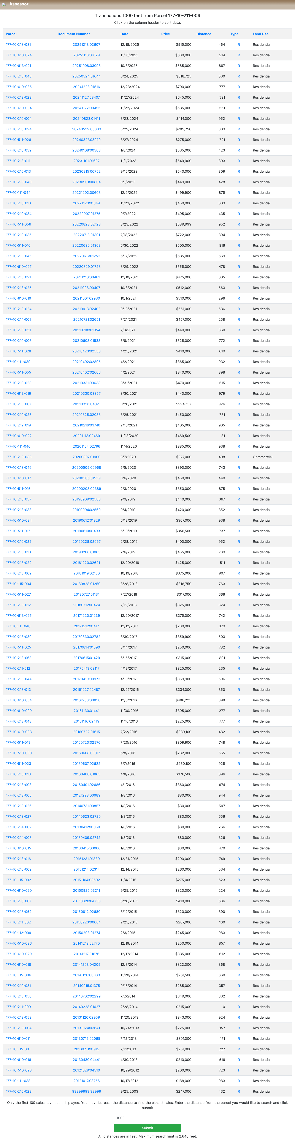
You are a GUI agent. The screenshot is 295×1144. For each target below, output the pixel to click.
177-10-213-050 (19, 996)
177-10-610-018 (18, 964)
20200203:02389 (86, 488)
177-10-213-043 (19, 76)
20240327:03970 (86, 139)
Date (124, 34)
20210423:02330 (86, 351)
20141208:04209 (86, 964)
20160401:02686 (86, 785)
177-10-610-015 (18, 848)
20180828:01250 (86, 584)
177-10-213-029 (19, 97)
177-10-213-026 (19, 806)
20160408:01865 (86, 774)
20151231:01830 (86, 859)
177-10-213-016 (18, 859)
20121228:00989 (86, 795)
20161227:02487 (86, 689)
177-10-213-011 (18, 161)
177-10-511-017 (18, 531)
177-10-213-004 (19, 1028)
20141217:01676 (86, 954)
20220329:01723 (87, 266)
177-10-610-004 (19, 108)
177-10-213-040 (19, 182)
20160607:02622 (86, 763)
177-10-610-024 (19, 55)
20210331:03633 (86, 383)
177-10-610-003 (19, 732)
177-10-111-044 (18, 192)
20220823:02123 (86, 224)
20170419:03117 (87, 668)
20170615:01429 (86, 658)
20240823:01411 (86, 118)
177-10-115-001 (18, 1049)
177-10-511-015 (18, 488)
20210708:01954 (86, 330)
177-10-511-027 (18, 594)
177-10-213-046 (19, 467)
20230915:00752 (87, 171)
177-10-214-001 (18, 319)
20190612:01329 (86, 520)
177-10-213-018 (18, 774)
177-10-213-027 (18, 816)
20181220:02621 (86, 562)
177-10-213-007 (18, 404)
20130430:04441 (86, 1059)
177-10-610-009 (19, 710)
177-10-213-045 (19, 256)
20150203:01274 (86, 933)
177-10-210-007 (18, 901)
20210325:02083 (86, 414)
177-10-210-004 (19, 118)
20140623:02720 (87, 816)
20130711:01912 (86, 1049)
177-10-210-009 (19, 869)
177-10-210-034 (19, 213)
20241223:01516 (86, 87)
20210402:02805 (86, 362)
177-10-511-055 (18, 372)
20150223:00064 (86, 922)
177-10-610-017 (18, 478)
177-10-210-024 (19, 129)
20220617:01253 (86, 256)
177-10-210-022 (19, 541)
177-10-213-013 (18, 689)
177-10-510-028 (19, 1070)
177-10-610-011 (18, 1038)
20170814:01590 (86, 647)
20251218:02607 (86, 44)
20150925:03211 (86, 890)
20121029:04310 (86, 1070)
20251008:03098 (86, 65)
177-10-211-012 (18, 668)
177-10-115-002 (18, 880)
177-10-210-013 (18, 171)
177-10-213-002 (19, 573)
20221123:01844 (86, 203)
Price (165, 34)
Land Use (261, 34)
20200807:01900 (86, 457)
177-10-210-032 (19, 150)
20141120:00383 (86, 975)
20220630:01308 (86, 245)
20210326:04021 (86, 404)
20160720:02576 (86, 742)
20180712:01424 (86, 605)
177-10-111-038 (18, 1081)
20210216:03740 (86, 425)
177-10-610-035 (19, 87)
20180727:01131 (86, 594)
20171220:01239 (86, 615)
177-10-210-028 (19, 383)
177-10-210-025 (19, 414)
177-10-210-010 (18, 203)
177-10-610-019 (18, 298)
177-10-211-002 (18, 922)
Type (234, 34)
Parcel (11, 34)
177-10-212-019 (18, 425)
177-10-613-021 (18, 65)
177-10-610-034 (19, 700)
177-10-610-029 (19, 954)
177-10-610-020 (19, 890)
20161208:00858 (86, 700)
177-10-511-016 (18, 245)
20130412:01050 (86, 827)
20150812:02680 (86, 911)
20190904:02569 (86, 510)
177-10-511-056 (18, 224)
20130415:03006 (86, 848)
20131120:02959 (86, 1017)
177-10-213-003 (19, 785)
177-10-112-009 (18, 933)
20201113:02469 (86, 436)
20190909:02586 (86, 499)
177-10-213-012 (18, 605)
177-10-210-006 (19, 340)
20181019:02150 (86, 573)
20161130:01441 (86, 710)
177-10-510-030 (19, 753)
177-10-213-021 (18, 277)
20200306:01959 (86, 478)
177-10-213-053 (19, 1017)
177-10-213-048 (19, 721)
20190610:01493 (86, 531)
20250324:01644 (86, 76)
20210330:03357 (87, 393)
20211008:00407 (86, 288)
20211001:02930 (86, 298)
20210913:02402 (86, 309)
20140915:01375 (86, 985)
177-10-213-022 (19, 562)
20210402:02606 (86, 372)
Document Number (74, 34)
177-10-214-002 (19, 827)
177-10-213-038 (19, 510)
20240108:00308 (86, 150)
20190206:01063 (86, 552)
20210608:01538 (86, 340)
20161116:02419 (86, 721)
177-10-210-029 (19, 1091)
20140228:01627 (86, 1007)
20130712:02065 (86, 1038)
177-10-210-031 (18, 985)
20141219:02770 (86, 943)
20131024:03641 (86, 1028)
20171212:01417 (86, 626)
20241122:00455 (86, 108)
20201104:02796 (86, 446)
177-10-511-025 (18, 647)
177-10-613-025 (19, 615)
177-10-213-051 (18, 330)
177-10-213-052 (19, 911)
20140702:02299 (87, 996)
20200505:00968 (86, 467)
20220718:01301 (86, 235)
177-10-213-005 (19, 795)
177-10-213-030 (19, 636)
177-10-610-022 (19, 436)
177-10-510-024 (19, 520)
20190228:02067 (87, 541)
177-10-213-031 (18, 44)
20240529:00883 (86, 129)
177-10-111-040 (18, 626)
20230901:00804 (86, 182)
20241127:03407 (86, 97)
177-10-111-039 (18, 362)
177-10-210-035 (19, 235)
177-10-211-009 (18, 1007)
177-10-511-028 (18, 351)
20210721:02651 (86, 319)
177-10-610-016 (18, 1059)
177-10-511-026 (18, 139)
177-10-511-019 (18, 742)
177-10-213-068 (19, 658)
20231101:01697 (86, 161)
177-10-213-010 (18, 552)
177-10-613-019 (18, 393)
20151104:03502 (86, 880)
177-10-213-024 (19, 309)
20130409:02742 (86, 837)
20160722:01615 (86, 732)
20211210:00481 (86, 277)
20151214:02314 (86, 869)
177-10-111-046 (18, 446)
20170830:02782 (86, 636)
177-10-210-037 (18, 499)
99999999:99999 (86, 1091)
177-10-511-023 (18, 763)
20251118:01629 (86, 55)
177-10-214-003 (19, 837)
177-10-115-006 (18, 975)
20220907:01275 (86, 213)
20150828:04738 (87, 901)
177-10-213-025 (19, 288)
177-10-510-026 (19, 943)
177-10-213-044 (19, 679)
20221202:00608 (86, 192)
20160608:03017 (86, 753)
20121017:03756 (86, 1081)
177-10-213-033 (19, 457)
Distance (204, 34)
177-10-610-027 (19, 266)
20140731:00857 (86, 806)
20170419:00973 (86, 679)
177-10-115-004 (18, 584)
